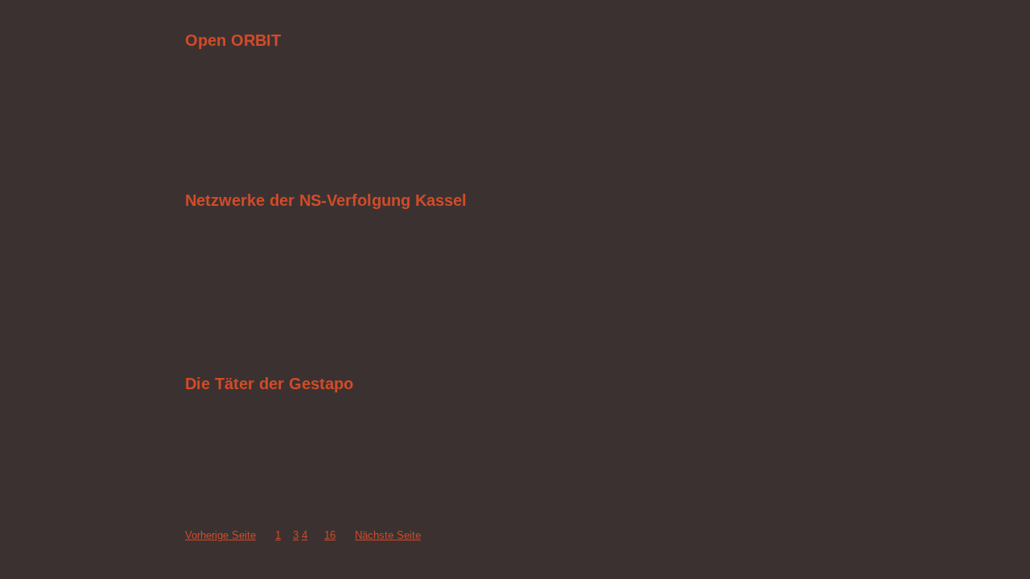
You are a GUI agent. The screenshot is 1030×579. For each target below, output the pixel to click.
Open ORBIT (233, 40)
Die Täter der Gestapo (269, 383)
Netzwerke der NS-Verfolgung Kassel (326, 200)
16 (330, 535)
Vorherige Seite (220, 535)
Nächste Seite (388, 535)
